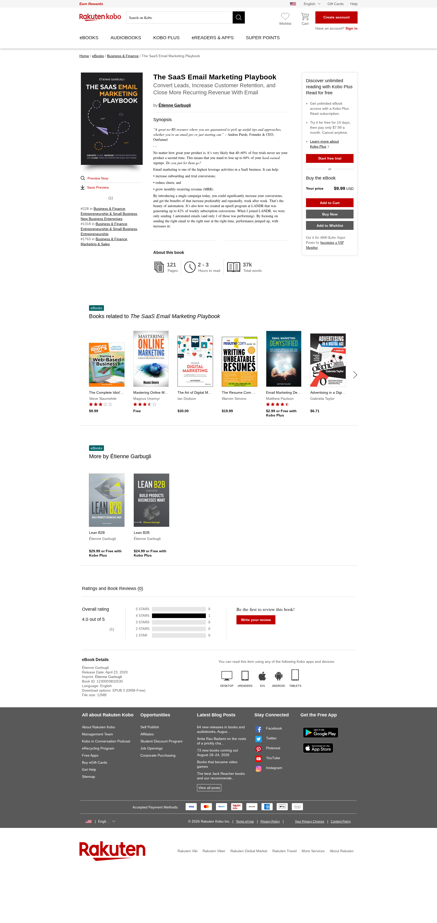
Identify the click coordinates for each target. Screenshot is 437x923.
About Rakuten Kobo (98, 727)
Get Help (89, 769)
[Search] (239, 17)
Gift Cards (335, 4)
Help (354, 4)
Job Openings (151, 748)
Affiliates (147, 734)
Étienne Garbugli (175, 105)
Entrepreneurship (94, 234)
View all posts (209, 788)
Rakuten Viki (188, 851)
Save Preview (98, 187)
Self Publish (149, 727)
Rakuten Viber (214, 851)
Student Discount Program (161, 741)
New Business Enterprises (101, 219)
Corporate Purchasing (158, 755)
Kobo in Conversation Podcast (106, 741)
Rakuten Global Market (248, 851)
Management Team (97, 734)
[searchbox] (185, 17)
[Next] (355, 375)
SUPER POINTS (263, 37)
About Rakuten (342, 851)
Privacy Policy (270, 821)
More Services (313, 851)
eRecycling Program (98, 748)
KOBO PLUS (167, 37)
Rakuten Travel (284, 851)
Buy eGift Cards (94, 762)
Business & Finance (109, 209)
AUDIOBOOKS (126, 37)
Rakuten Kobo (100, 17)
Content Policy (341, 821)
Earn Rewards (91, 4)
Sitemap (88, 777)
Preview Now (98, 178)
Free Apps (90, 755)
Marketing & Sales (95, 244)
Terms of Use (245, 821)
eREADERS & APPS (213, 37)
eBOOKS (90, 37)
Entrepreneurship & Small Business (109, 214)
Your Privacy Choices (309, 821)
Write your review (256, 620)
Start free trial (329, 158)
